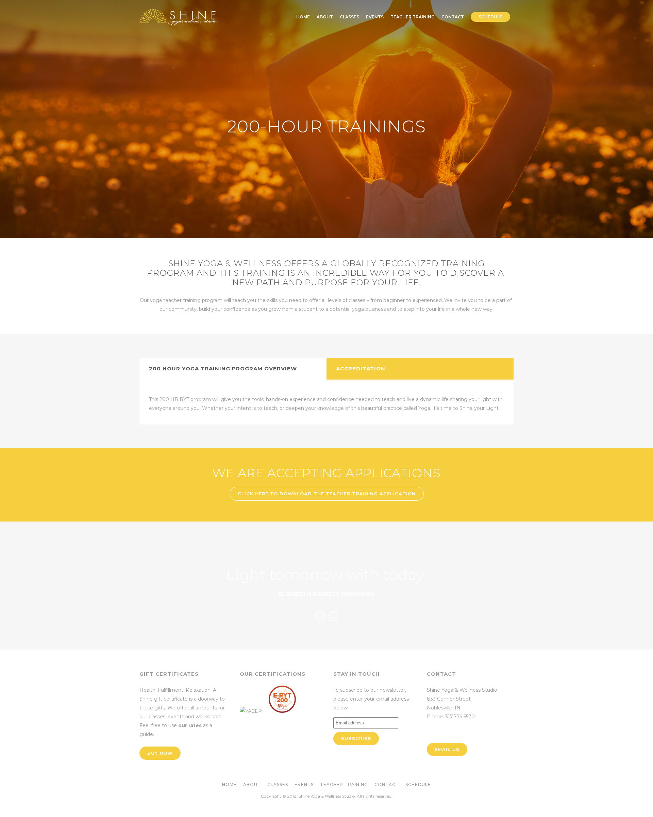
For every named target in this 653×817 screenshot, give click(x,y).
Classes (277, 784)
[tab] (232, 369)
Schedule (418, 784)
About (252, 784)
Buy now (160, 753)
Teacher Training (344, 784)
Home (229, 784)
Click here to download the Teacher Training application (327, 493)
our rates (190, 725)
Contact (386, 784)
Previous (320, 616)
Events (304, 784)
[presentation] (232, 369)
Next (333, 616)
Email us (447, 749)
